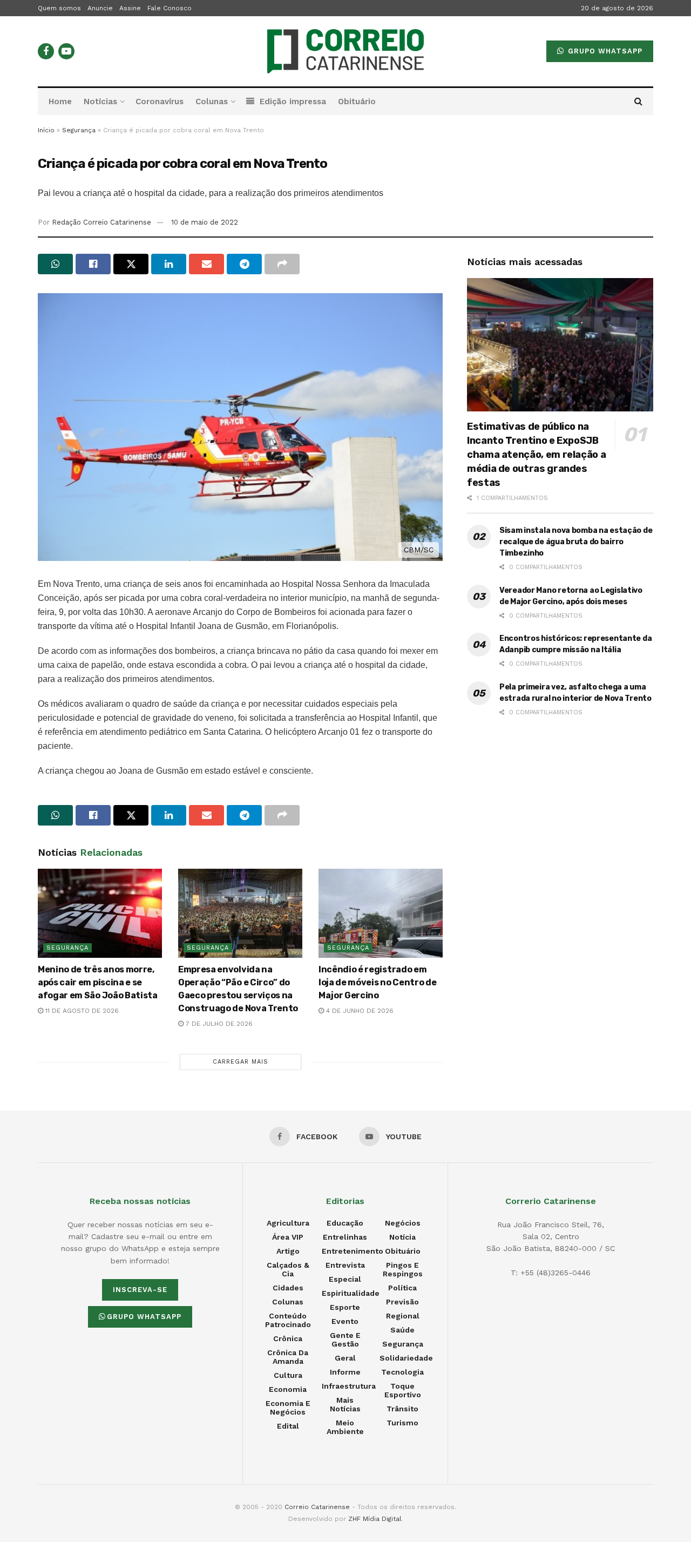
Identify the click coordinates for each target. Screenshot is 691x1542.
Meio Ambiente (345, 1427)
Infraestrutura (349, 1386)
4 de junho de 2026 (359, 1011)
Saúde (402, 1329)
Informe (345, 1372)
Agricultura (288, 1223)
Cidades (288, 1287)
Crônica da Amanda (287, 1356)
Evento (344, 1321)
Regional (402, 1315)
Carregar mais (240, 1061)
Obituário (357, 101)
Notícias (100, 101)
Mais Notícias (345, 1404)
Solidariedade (406, 1358)
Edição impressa (293, 101)
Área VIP (287, 1237)
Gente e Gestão (345, 1339)
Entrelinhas (345, 1237)
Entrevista (345, 1265)
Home (60, 101)
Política (402, 1287)
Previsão (402, 1301)
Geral (345, 1358)
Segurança (79, 130)
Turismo (402, 1422)
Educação (345, 1223)
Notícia (402, 1237)
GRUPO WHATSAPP (603, 51)
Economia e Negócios (288, 1407)
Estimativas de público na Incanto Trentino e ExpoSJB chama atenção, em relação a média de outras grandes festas (536, 455)
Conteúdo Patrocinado (288, 1320)
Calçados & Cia (288, 1269)
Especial (345, 1279)
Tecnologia (402, 1372)
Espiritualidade (351, 1293)
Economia (288, 1389)
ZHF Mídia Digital (375, 1519)
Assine (130, 8)
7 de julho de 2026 (218, 1023)
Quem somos (59, 8)
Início (46, 130)
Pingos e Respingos (403, 1269)
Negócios (403, 1223)
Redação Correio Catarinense (101, 222)
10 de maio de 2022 (204, 222)
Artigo (288, 1251)
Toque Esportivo (402, 1390)
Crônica (287, 1338)
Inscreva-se (140, 1290)
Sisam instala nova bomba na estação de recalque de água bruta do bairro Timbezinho (575, 542)
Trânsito (402, 1408)
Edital (288, 1426)
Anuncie (100, 8)
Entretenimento (352, 1251)
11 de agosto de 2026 (81, 1011)
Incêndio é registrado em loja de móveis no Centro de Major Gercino (377, 982)
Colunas (211, 101)
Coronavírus (160, 101)
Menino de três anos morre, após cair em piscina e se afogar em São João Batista (98, 982)
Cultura (288, 1375)
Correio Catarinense (317, 1507)
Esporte (345, 1307)
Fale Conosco (169, 8)
